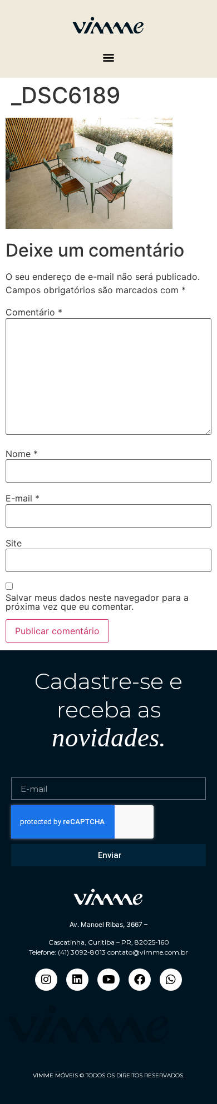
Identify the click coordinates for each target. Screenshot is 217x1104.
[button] (109, 57)
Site (14, 543)
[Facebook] (140, 979)
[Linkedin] (77, 979)
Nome (22, 453)
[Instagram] (46, 979)
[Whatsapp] (171, 979)
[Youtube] (108, 979)
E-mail (23, 498)
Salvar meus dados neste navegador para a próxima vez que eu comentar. (97, 602)
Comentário (34, 312)
